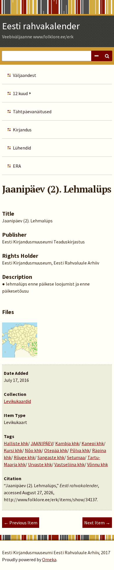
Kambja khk (67, 443)
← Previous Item (20, 523)
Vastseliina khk (69, 464)
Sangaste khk (50, 457)
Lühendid (22, 148)
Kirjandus (22, 130)
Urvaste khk (40, 464)
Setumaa (76, 457)
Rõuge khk (24, 457)
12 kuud (20, 93)
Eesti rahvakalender (41, 26)
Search (107, 56)
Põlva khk (79, 450)
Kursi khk (13, 450)
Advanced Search (96, 56)
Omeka (49, 559)
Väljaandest (24, 75)
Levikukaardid (17, 401)
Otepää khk (55, 450)
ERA (17, 166)
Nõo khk (33, 450)
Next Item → (97, 523)
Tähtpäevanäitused (32, 111)
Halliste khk (16, 443)
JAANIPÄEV (42, 443)
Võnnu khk (97, 464)
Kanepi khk (93, 443)
